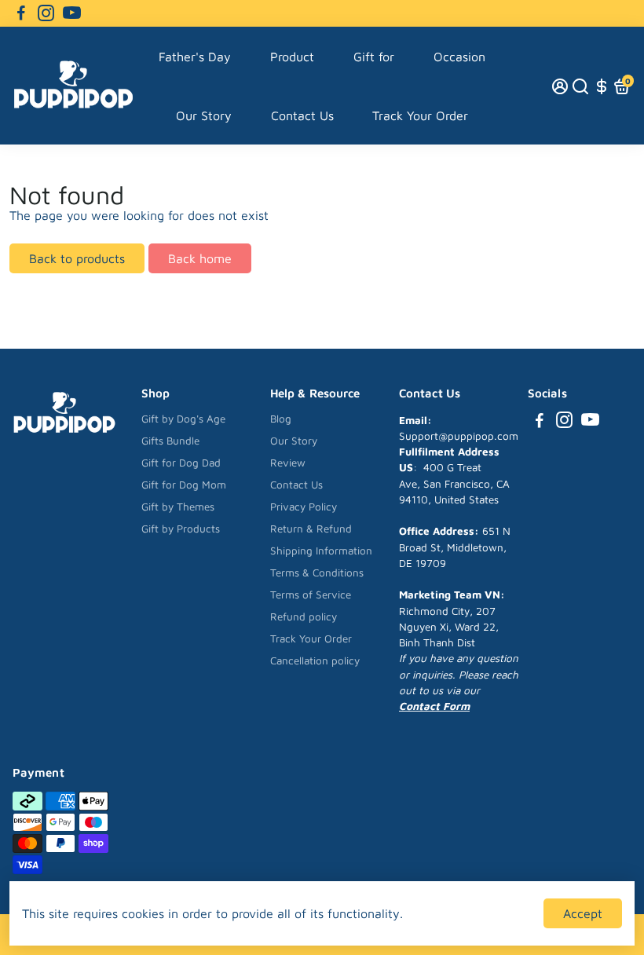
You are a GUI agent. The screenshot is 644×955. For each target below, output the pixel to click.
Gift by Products (180, 528)
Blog (280, 418)
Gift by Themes (177, 506)
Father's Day (195, 56)
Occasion (459, 56)
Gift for (373, 56)
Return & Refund (311, 528)
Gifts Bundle (170, 440)
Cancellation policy (315, 660)
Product (292, 56)
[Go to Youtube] (72, 13)
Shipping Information (321, 550)
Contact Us (302, 115)
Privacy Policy (303, 506)
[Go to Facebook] (21, 13)
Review (288, 462)
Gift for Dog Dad (181, 462)
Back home (200, 258)
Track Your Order (420, 115)
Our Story (204, 115)
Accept (582, 913)
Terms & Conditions (317, 572)
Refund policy (303, 616)
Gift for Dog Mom (183, 484)
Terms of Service (310, 594)
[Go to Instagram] (46, 13)
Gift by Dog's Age (183, 418)
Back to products (77, 258)
